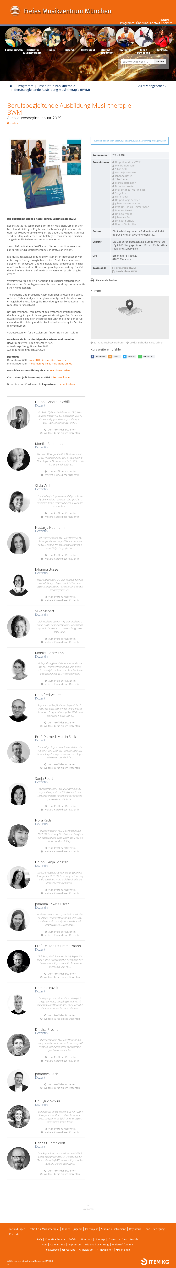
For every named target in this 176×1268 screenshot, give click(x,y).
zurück (14, 123)
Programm (127, 23)
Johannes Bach (123, 217)
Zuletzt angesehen (151, 86)
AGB (44, 1244)
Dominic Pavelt (123, 210)
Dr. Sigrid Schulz (124, 220)
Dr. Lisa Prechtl (124, 213)
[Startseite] (11, 86)
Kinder (66, 1229)
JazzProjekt (91, 1229)
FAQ (39, 1239)
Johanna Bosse (123, 175)
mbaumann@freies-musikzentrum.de (50, 363)
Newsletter (106, 1249)
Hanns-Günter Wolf (126, 224)
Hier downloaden (60, 370)
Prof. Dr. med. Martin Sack (130, 189)
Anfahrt (73, 1239)
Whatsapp (148, 356)
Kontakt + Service (161, 23)
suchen (160, 61)
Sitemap (100, 1239)
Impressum (74, 1244)
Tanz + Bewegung (155, 1229)
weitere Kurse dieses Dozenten (61, 433)
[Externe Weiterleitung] (46, 172)
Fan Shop (124, 1249)
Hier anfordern (66, 384)
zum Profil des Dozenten (61, 429)
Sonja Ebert (121, 193)
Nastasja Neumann (126, 172)
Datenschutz (57, 1244)
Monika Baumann (125, 165)
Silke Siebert (122, 179)
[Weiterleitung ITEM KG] (132, 1262)
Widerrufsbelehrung (97, 1244)
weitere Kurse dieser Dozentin (62, 474)
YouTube (70, 1249)
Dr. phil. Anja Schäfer (127, 200)
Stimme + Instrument (113, 1229)
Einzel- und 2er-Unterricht (123, 1239)
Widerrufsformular (123, 1244)
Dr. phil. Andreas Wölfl (128, 162)
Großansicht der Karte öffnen (146, 342)
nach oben (88, 1209)
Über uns (142, 23)
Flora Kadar (121, 196)
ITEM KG (49, 1261)
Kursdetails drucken (106, 280)
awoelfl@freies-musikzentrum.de (48, 360)
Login (165, 20)
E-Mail (116, 356)
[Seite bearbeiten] (9, 1264)
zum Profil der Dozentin (62, 471)
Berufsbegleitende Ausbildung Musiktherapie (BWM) (52, 90)
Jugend (78, 1229)
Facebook (100, 356)
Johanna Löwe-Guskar (127, 203)
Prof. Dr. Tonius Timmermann (132, 207)
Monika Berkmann (125, 182)
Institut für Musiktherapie (56, 86)
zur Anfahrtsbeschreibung (109, 342)
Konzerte (14, 1234)
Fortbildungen (17, 1229)
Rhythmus (135, 1229)
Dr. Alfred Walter (125, 186)
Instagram (87, 1249)
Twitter (131, 356)
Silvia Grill (121, 169)
